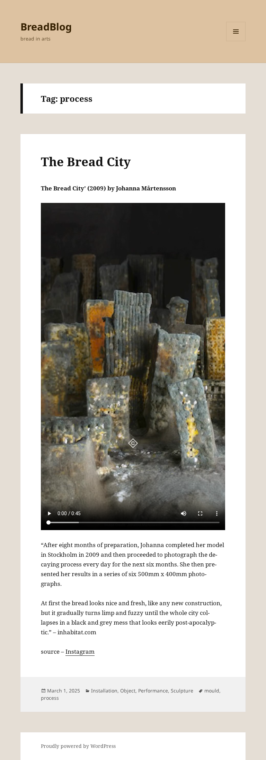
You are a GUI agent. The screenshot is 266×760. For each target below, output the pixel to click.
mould (211, 690)
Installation (104, 690)
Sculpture (182, 690)
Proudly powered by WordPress (78, 746)
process (50, 698)
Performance (153, 690)
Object (127, 690)
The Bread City (86, 161)
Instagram (80, 651)
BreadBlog (46, 26)
